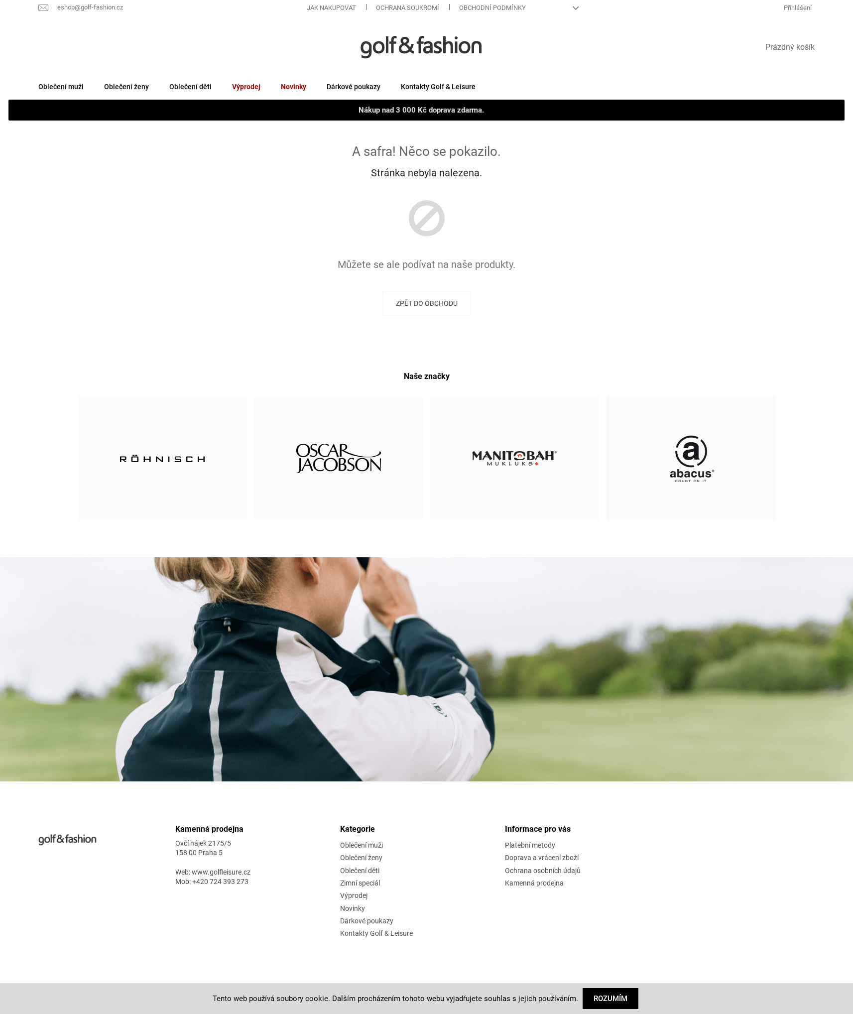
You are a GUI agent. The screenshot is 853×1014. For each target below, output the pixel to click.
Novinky (352, 908)
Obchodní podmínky (492, 7)
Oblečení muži (361, 845)
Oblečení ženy (361, 858)
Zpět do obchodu (427, 303)
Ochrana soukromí (407, 7)
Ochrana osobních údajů (543, 871)
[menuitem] (61, 87)
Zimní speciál (360, 883)
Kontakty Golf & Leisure (376, 933)
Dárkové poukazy (366, 921)
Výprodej (353, 895)
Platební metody (530, 845)
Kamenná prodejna (534, 883)
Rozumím (610, 998)
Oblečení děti (359, 871)
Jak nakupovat (331, 7)
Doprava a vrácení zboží (542, 858)
